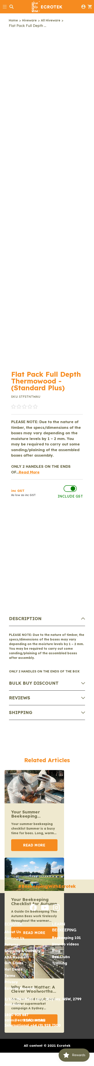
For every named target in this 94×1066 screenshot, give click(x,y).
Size (14, 581)
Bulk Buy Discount (34, 683)
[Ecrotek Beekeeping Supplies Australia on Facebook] (33, 910)
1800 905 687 (16, 1015)
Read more (34, 845)
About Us (12, 932)
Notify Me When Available (47, 514)
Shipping (20, 712)
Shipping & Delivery (22, 951)
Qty (15, 549)
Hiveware (29, 20)
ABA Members (16, 957)
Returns (11, 944)
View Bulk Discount (38, 533)
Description (25, 618)
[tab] (47, 618)
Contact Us (14, 938)
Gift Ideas (13, 963)
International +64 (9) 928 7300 (32, 1025)
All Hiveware (50, 20)
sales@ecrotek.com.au (24, 1020)
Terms (9, 975)
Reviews (19, 697)
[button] (24, 406)
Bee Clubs (61, 957)
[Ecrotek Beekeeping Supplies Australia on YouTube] (45, 909)
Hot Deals (13, 969)
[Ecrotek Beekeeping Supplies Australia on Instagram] (56, 909)
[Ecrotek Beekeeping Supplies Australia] (47, 6)
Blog (56, 950)
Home (13, 20)
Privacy (11, 982)
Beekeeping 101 (66, 938)
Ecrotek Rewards (19, 988)
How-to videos (65, 944)
